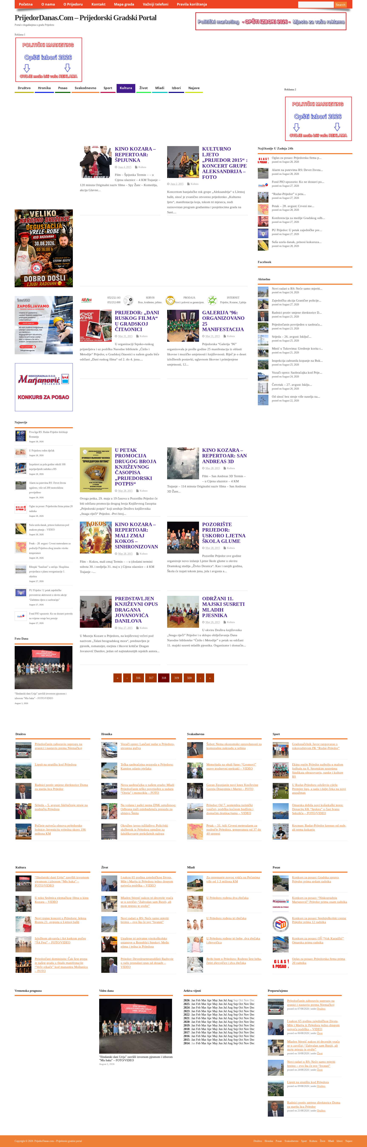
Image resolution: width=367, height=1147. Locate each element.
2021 (186, 1018)
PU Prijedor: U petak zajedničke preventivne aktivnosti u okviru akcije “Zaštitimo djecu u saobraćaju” (48, 595)
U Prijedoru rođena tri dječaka (226, 918)
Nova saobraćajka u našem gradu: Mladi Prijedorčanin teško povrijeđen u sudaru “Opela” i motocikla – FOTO (147, 789)
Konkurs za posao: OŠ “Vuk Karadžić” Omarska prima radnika (318, 940)
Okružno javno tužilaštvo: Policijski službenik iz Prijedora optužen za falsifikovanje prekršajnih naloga (144, 829)
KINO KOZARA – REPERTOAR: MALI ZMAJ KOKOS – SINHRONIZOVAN (136, 536)
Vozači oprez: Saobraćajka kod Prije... (297, 372)
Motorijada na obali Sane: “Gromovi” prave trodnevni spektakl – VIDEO (231, 766)
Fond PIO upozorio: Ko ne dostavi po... (298, 182)
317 (151, 678)
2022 (186, 1014)
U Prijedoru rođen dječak (41, 450)
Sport (108, 88)
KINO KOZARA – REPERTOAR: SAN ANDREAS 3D (224, 455)
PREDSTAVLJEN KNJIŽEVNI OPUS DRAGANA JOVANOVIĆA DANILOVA (136, 610)
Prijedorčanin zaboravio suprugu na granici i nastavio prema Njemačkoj (58, 746)
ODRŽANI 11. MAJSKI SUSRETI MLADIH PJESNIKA (223, 607)
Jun (221, 1000)
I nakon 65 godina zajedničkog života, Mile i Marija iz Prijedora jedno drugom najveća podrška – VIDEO (147, 881)
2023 (186, 1011)
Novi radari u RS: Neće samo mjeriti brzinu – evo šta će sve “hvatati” (145, 920)
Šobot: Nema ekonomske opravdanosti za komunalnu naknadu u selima (234, 746)
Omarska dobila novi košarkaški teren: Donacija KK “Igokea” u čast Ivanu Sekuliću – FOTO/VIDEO (317, 809)
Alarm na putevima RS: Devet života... (297, 170)
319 (176, 678)
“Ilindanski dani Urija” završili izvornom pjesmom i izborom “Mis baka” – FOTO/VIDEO (62, 881)
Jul (225, 1000)
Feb (198, 1000)
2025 (186, 1004)
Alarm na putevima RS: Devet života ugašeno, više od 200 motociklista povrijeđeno (47, 487)
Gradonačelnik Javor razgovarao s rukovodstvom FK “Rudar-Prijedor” (316, 746)
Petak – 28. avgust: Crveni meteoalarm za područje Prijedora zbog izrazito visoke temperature (50, 548)
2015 (186, 1039)
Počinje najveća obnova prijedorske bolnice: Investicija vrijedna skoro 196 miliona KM (60, 829)
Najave (194, 88)
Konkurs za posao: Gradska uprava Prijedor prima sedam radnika (315, 879)
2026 (186, 1000)
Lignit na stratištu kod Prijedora (55, 764)
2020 (186, 1021)
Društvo (24, 88)
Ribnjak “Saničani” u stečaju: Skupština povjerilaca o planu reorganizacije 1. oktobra (49, 571)
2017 (186, 1032)
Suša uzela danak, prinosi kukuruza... (297, 242)
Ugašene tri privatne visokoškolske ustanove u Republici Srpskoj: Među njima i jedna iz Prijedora (145, 942)
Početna (26, 4)
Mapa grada (124, 4)
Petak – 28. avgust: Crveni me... (293, 206)
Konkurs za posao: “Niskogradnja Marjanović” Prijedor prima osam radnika (319, 900)
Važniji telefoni (155, 4)
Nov (246, 1004)
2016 (186, 1036)
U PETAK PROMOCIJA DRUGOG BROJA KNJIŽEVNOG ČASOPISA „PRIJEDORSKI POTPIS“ (135, 467)
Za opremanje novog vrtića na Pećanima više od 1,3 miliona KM (233, 879)
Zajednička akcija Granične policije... (296, 300)
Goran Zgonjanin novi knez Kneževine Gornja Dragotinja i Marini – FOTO (232, 787)
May (215, 1000)
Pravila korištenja (192, 4)
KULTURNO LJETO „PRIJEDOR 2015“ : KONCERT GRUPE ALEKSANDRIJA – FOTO (225, 163)
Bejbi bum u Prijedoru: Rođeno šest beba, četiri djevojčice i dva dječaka (234, 961)
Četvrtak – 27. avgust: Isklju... (292, 384)
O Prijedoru (73, 4)
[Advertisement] (164, 250)
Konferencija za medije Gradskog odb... (298, 218)
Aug (230, 1000)
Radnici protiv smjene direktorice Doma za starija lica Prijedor (61, 787)
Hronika (44, 88)
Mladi (159, 88)
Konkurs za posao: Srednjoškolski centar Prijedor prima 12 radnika (319, 920)
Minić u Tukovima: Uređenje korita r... (297, 348)
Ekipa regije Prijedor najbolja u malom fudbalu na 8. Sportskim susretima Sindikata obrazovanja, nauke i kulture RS (317, 770)
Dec (252, 1004)
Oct (241, 1004)
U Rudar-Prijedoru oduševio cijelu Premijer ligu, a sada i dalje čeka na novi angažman (319, 789)
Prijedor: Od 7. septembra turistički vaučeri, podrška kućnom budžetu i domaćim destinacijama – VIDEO (229, 809)
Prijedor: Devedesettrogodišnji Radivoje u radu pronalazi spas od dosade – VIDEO (147, 963)
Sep (235, 1004)
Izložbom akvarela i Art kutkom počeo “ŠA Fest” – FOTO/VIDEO (60, 940)
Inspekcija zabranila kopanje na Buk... (297, 360)
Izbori (176, 88)
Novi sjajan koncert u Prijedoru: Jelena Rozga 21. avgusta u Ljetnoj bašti (60, 920)
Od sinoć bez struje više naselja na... (296, 396)
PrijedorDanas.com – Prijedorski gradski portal (85, 17)
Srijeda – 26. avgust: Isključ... (291, 336)
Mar (203, 1000)
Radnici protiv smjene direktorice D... (297, 312)
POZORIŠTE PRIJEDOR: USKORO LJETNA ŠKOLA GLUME (223, 533)
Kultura (126, 88)
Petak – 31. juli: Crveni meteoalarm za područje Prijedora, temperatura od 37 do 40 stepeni (233, 829)
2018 (186, 1029)
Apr (209, 1000)
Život (144, 88)
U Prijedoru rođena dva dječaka (227, 897)
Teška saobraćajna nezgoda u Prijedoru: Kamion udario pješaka (147, 766)
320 (189, 678)
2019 (186, 1025)
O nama (48, 4)
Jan (193, 1000)
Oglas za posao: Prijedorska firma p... (297, 157)
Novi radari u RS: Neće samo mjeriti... (297, 288)
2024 (186, 1007)
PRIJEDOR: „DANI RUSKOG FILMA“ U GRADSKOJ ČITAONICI (137, 321)
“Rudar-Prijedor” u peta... (289, 194)
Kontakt (99, 4)
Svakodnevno (85, 88)
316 (138, 678)
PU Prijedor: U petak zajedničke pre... (297, 230)
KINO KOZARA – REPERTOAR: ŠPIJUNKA (135, 154)
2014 (186, 1043)
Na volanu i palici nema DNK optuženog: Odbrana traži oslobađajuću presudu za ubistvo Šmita (148, 809)
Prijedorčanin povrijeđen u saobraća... (297, 324)
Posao (62, 88)
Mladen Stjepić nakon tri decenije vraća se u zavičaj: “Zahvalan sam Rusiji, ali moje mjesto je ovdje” (147, 902)
